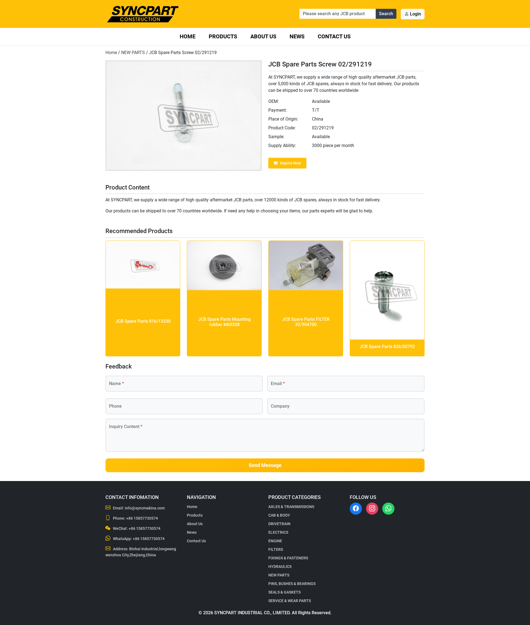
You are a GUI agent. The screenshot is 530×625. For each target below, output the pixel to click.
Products (223, 36)
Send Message (265, 465)
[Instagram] (372, 509)
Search (386, 13)
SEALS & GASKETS (284, 592)
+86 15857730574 (142, 518)
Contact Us (334, 36)
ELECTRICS (278, 532)
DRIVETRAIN (279, 524)
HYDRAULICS (280, 566)
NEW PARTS (133, 52)
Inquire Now (290, 163)
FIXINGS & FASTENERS (288, 558)
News (297, 36)
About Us (263, 36)
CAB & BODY (279, 515)
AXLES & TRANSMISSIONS (291, 506)
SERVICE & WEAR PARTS (289, 601)
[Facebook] (356, 509)
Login (415, 14)
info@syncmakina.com (145, 508)
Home (187, 36)
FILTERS (275, 549)
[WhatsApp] (388, 509)
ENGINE (275, 541)
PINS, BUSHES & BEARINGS (292, 583)
